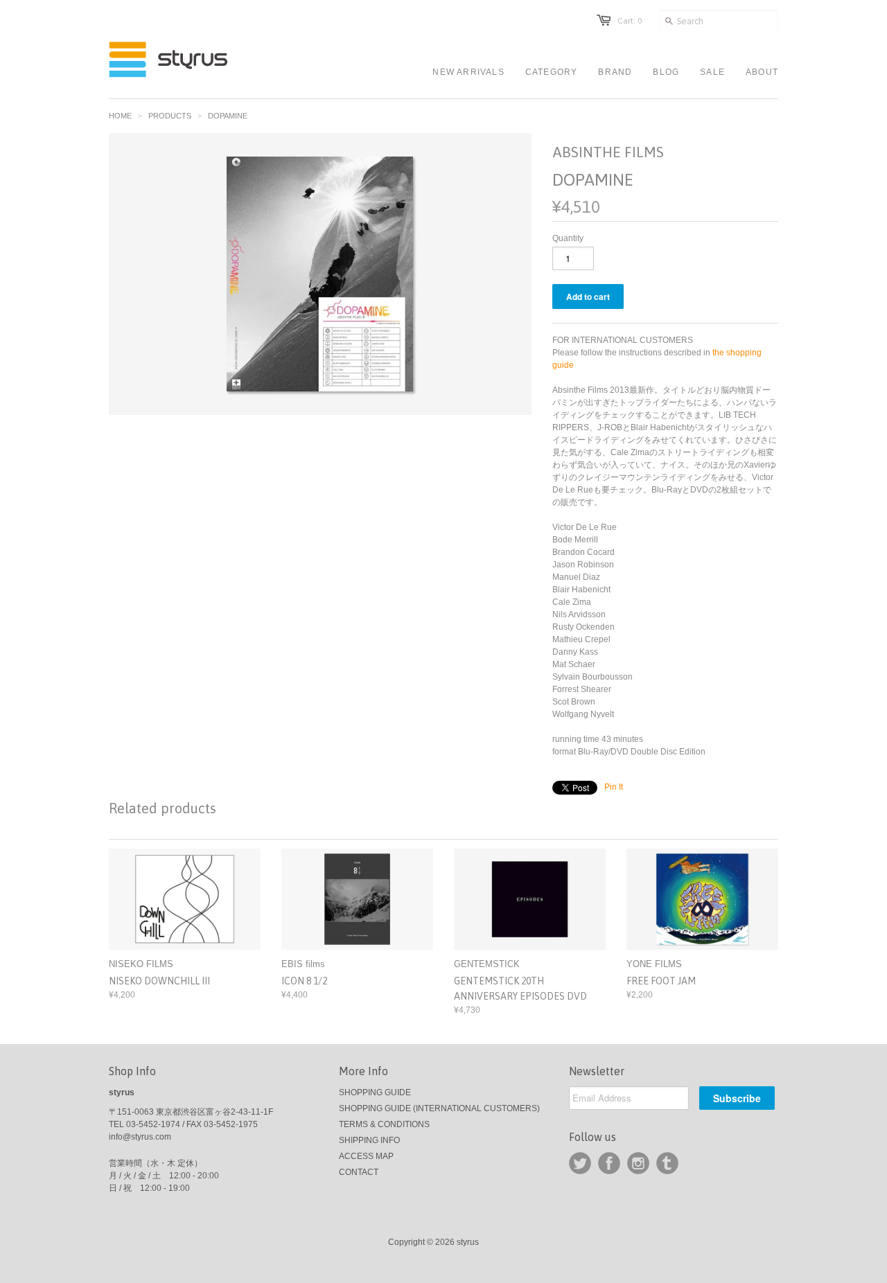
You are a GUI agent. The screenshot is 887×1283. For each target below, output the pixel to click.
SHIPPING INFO (369, 1140)
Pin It (613, 787)
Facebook (609, 1163)
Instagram (638, 1163)
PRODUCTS (169, 116)
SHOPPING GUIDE (375, 1092)
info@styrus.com (140, 1137)
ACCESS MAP (366, 1156)
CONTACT (358, 1172)
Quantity (567, 238)
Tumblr (667, 1163)
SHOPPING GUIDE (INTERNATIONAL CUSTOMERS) (439, 1108)
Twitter (580, 1163)
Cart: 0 (629, 21)
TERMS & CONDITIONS (384, 1124)
